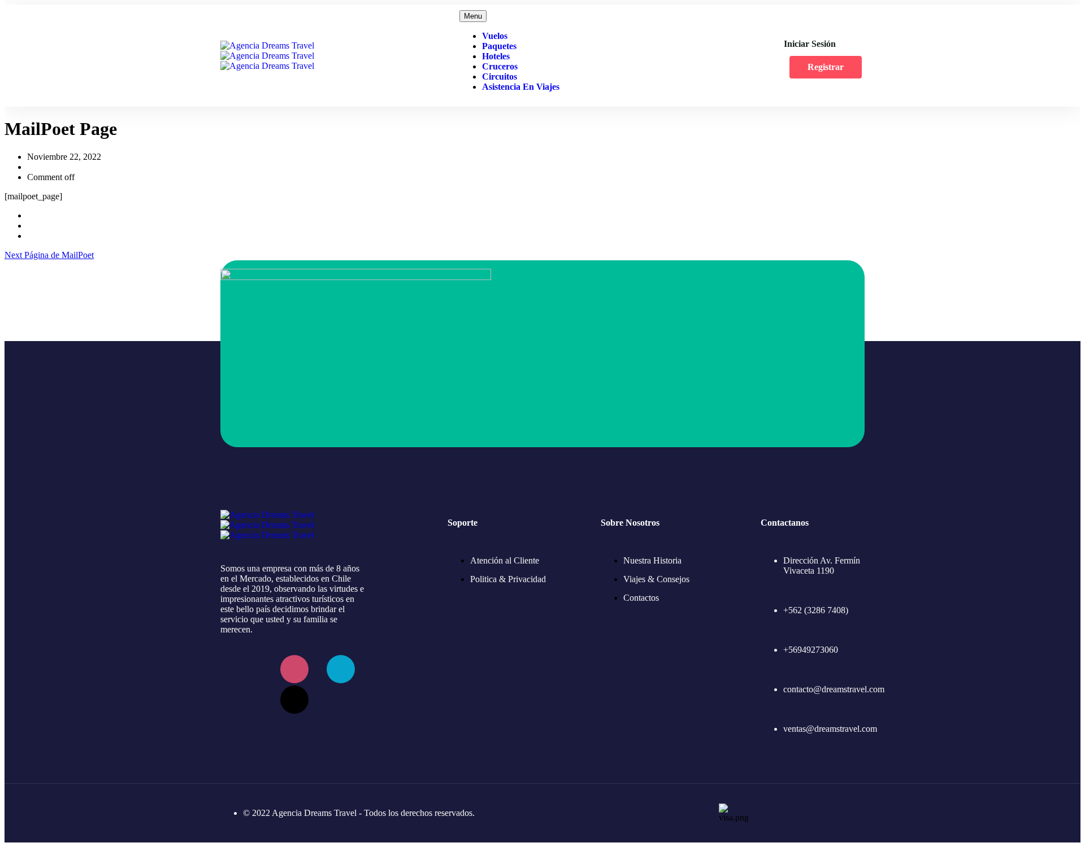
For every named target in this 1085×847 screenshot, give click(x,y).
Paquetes (499, 46)
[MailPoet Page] (30, 215)
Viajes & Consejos (656, 579)
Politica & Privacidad (508, 579)
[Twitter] (341, 669)
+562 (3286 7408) (815, 610)
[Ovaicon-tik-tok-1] (294, 700)
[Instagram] (294, 669)
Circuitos (499, 76)
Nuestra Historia (652, 560)
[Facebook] (248, 669)
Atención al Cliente (504, 560)
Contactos (641, 597)
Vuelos (494, 36)
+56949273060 (810, 649)
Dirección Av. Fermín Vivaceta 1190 (821, 565)
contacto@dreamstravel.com (833, 689)
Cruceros (500, 66)
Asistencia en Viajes (520, 86)
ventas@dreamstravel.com (830, 729)
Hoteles (496, 56)
